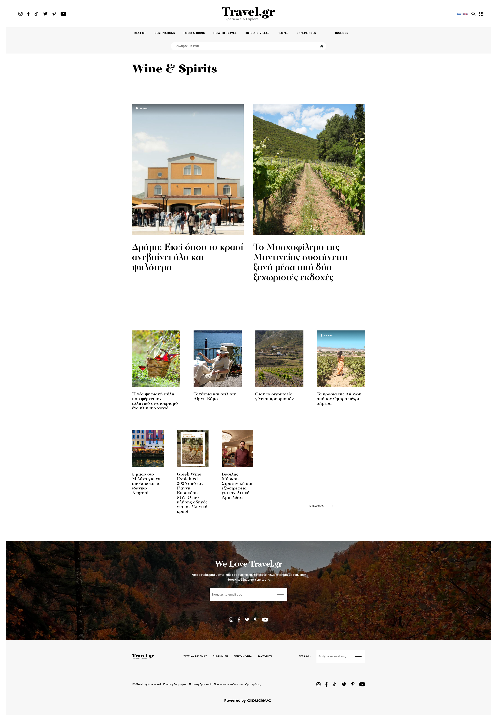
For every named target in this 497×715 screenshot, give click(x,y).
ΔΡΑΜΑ (143, 109)
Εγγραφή (305, 656)
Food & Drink (194, 33)
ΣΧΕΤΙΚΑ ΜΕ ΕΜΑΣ (195, 656)
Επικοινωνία (243, 656)
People (283, 33)
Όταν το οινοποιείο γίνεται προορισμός (274, 396)
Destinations (165, 33)
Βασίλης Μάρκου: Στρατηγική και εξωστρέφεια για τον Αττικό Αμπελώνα (237, 486)
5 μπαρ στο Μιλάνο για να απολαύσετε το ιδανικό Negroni (146, 483)
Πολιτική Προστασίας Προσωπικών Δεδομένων (216, 684)
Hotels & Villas (257, 33)
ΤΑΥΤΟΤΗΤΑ (265, 656)
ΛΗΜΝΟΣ (329, 336)
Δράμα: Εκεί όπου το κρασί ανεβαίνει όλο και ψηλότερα (187, 257)
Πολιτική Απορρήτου (175, 684)
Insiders (341, 33)
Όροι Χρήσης (253, 684)
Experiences (306, 33)
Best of (140, 33)
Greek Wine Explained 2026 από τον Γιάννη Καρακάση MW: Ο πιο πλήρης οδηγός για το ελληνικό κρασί (192, 493)
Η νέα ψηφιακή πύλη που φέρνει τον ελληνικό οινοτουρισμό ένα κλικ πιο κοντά (155, 401)
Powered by (235, 701)
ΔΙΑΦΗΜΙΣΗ (220, 656)
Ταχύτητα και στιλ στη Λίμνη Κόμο (215, 396)
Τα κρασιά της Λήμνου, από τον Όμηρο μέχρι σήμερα (339, 399)
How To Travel (224, 33)
